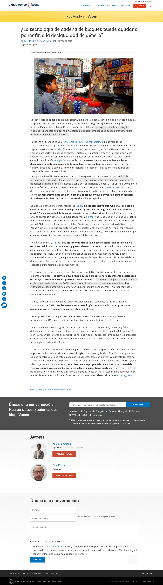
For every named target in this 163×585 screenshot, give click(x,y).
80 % (90, 216)
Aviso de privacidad (55, 546)
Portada (86, 5)
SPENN (56, 242)
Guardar (37, 560)
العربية (60, 52)
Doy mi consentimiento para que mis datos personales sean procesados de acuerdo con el (109, 422)
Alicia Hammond (29, 41)
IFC (49, 581)
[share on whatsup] (4, 299)
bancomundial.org (143, 2)
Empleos (46, 573)
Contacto (125, 5)
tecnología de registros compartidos (82, 141)
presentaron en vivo (115, 187)
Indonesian (97, 415)
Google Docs (61, 160)
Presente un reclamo (146, 573)
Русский (136, 411)
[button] (151, 6)
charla (76, 149)
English (47, 52)
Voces (92, 16)
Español (34, 45)
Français (54, 52)
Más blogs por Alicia (64, 454)
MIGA (54, 581)
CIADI (60, 581)
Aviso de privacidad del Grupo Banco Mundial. (109, 423)
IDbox (79, 205)
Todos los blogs (101, 5)
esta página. (124, 375)
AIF (44, 581)
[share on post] (4, 288)
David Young (44, 41)
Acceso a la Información (32, 573)
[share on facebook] (4, 283)
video (59, 149)
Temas (114, 5)
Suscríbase (138, 405)
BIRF (39, 581)
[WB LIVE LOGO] (139, 6)
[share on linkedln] (4, 294)
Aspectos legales (15, 573)
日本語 (84, 415)
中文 (74, 415)
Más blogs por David (64, 475)
